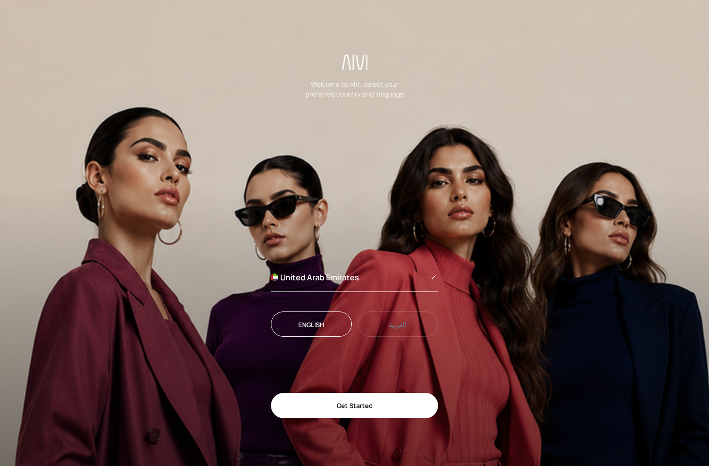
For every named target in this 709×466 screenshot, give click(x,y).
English (311, 324)
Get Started (355, 405)
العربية (397, 324)
